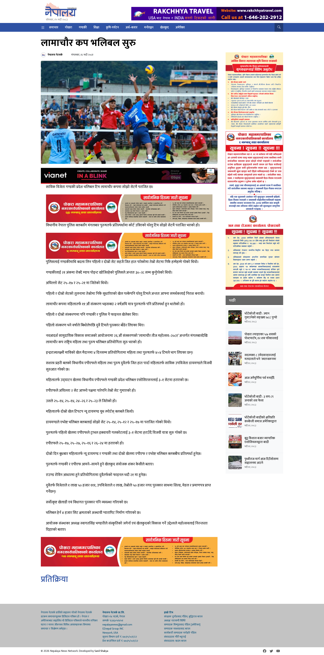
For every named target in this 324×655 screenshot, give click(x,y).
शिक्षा (96, 27)
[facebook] (264, 651)
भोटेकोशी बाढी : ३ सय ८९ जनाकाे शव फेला (259, 398)
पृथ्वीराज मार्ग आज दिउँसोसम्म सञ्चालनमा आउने (261, 460)
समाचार (53, 27)
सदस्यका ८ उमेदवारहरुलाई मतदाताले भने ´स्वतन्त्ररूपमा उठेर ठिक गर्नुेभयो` (260, 359)
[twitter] (271, 651)
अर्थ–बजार (131, 27)
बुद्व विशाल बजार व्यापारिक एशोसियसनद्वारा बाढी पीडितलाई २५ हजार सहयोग (260, 442)
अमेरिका (180, 27)
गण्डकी (83, 27)
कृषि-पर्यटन (112, 27)
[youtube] (278, 651)
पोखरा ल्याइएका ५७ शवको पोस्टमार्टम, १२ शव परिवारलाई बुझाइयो (261, 338)
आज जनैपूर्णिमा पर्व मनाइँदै (259, 378)
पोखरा (68, 27)
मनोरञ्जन (148, 27)
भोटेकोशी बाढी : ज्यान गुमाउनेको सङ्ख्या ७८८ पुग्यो (261, 315)
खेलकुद (164, 27)
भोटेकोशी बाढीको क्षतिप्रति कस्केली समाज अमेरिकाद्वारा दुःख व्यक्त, (261, 421)
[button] (279, 27)
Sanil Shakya (101, 651)
